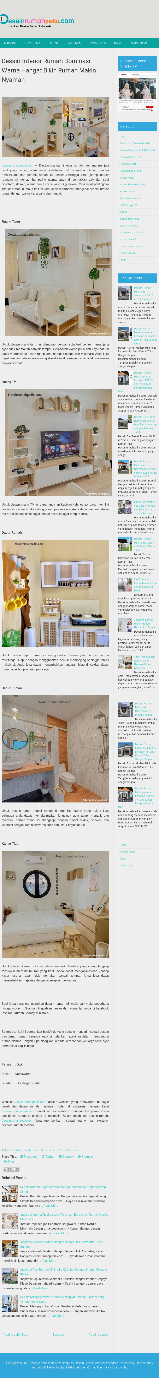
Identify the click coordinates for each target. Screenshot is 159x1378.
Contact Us (126, 865)
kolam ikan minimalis (132, 232)
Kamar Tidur (98, 43)
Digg (10, 1161)
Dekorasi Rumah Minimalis (92, 1367)
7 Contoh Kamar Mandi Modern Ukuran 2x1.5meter (145, 624)
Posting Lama (98, 1334)
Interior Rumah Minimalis (65, 1150)
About (123, 858)
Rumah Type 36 (128, 205)
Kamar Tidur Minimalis (132, 184)
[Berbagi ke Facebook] (17, 1169)
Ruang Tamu (74, 43)
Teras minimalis (129, 225)
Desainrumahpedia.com (18, 165)
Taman (124, 212)
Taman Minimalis (129, 218)
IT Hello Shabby (54, 1367)
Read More (51, 1206)
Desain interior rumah (18, 1150)
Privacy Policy (127, 851)
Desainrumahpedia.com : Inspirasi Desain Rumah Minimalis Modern (74, 1363)
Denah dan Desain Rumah (135, 143)
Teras (54, 43)
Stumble (87, 1157)
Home (123, 845)
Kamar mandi (127, 191)
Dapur (118, 43)
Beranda (10, 43)
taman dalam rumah (131, 246)
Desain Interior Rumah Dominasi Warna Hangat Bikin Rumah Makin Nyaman (49, 70)
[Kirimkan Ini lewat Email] (6, 1169)
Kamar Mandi (139, 43)
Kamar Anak (127, 177)
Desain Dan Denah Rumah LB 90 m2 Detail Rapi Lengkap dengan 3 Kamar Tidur (145, 425)
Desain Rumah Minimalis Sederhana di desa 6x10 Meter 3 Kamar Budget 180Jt (145, 469)
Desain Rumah (33, 43)
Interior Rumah (40, 1150)
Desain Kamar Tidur (131, 157)
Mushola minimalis (131, 198)
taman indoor (127, 253)
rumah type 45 (128, 239)
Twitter (49, 1157)
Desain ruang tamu (131, 170)
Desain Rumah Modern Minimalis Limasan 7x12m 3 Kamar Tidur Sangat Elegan (145, 336)
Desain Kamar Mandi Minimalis (137, 150)
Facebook (30, 1157)
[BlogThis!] (9, 1169)
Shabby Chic (120, 1367)
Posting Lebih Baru (15, 1334)
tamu (123, 259)
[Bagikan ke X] (13, 1169)
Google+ (67, 1157)
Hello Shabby (144, 1363)
